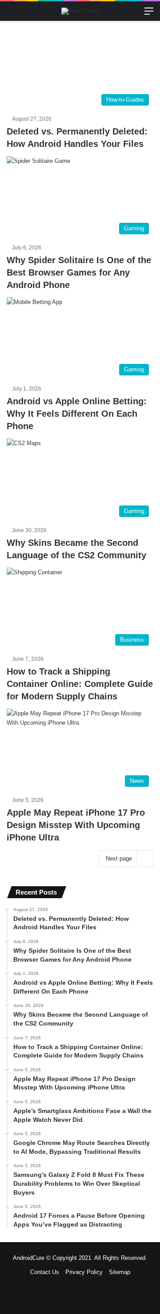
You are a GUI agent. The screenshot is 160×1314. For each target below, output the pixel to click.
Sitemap (119, 1272)
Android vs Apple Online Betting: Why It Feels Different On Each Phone (77, 413)
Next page (119, 858)
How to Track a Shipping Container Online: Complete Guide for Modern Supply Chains (80, 684)
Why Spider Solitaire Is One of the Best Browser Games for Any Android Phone (79, 272)
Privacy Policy (84, 1272)
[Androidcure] (80, 11)
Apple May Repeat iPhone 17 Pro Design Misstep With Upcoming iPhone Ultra (76, 825)
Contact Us (44, 1272)
